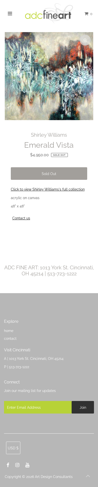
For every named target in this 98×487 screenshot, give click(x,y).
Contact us (21, 218)
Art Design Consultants (54, 476)
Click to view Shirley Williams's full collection (48, 189)
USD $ (13, 448)
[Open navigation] (10, 13)
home (8, 331)
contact (10, 338)
